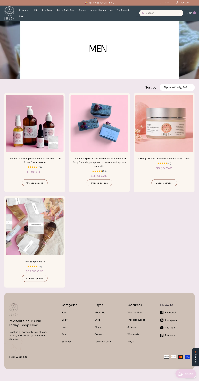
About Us (100, 312)
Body (65, 319)
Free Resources (136, 319)
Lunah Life (22, 356)
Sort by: (151, 87)
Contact (99, 334)
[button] (24, 10)
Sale (64, 334)
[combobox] (161, 13)
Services (67, 341)
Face (64, 312)
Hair (64, 327)
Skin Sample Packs (34, 261)
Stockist (132, 327)
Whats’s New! (135, 312)
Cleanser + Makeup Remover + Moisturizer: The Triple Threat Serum (35, 160)
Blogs (98, 327)
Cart (190, 12)
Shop (97, 319)
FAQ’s (130, 341)
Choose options (34, 183)
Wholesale (133, 334)
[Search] (180, 13)
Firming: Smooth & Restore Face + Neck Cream (164, 158)
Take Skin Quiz (103, 341)
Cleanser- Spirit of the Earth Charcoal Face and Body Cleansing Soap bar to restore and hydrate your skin (99, 162)
